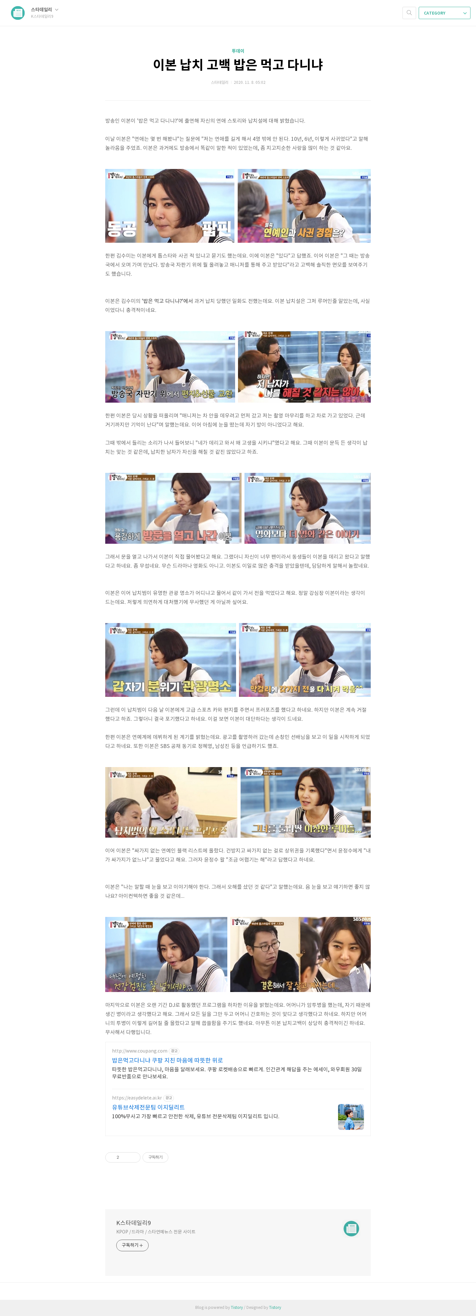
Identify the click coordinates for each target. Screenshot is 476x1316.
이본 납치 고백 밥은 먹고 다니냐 (238, 65)
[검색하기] (409, 13)
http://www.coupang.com (139, 1051)
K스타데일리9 (133, 1223)
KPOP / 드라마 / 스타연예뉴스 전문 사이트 (155, 1232)
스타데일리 (42, 10)
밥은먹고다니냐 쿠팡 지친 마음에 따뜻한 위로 (167, 1060)
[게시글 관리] (133, 1157)
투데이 (238, 51)
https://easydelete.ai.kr (137, 1098)
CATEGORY (435, 13)
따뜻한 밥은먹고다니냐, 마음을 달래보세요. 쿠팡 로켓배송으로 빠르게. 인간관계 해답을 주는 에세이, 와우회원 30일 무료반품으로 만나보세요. (237, 1073)
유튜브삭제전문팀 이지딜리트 (148, 1107)
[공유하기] (125, 1157)
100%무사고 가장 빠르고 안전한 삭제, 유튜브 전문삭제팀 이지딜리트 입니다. (195, 1117)
